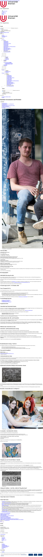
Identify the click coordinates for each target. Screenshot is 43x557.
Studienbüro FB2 (7, 520)
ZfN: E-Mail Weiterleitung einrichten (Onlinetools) (7, 515)
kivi (2, 508)
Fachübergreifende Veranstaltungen (6, 301)
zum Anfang (3, 107)
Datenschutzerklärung (23, 554)
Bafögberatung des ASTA (5, 505)
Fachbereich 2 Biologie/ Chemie (4, 32)
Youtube (3, 551)
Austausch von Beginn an (5, 106)
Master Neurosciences (7, 49)
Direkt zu (3, 39)
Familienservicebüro (4, 511)
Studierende (7, 72)
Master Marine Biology (10, 82)
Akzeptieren (40, 554)
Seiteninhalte (2, 101)
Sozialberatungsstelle (5, 509)
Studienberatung (6, 41)
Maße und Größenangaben (28, 310)
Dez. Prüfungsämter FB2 (7, 51)
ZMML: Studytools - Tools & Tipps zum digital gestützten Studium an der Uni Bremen (11, 519)
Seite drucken (2, 521)
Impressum (3, 537)
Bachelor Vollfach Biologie (7, 43)
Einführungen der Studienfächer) (23, 296)
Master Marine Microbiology (7, 48)
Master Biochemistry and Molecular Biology (9, 46)
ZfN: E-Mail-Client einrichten (4, 516)
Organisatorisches (4, 104)
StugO (3, 504)
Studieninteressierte (7, 71)
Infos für (3, 35)
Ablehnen (35, 554)
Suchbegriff (2, 28)
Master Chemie (6, 50)
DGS (2, 540)
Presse (3, 548)
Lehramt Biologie (9, 79)
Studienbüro (3, 501)
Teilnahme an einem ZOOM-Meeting (5, 513)
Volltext (4, 91)
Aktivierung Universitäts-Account (4, 514)
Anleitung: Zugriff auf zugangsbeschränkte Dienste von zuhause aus (9, 518)
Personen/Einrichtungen (6, 92)
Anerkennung (13, 281)
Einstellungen (31, 554)
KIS (2, 506)
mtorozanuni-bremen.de (7, 353)
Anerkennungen (6, 42)
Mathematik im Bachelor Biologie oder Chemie (8, 105)
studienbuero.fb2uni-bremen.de (22, 282)
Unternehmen (4, 547)
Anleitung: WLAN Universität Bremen (5, 517)
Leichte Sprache (4, 539)
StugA (3, 503)
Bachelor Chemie (6, 44)
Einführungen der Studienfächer (6, 300)
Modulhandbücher (9, 76)
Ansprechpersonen (2, 534)
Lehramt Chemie (6, 45)
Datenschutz (3, 538)
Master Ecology (6, 47)
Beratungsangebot (4, 103)
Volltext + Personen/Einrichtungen (5, 30)
